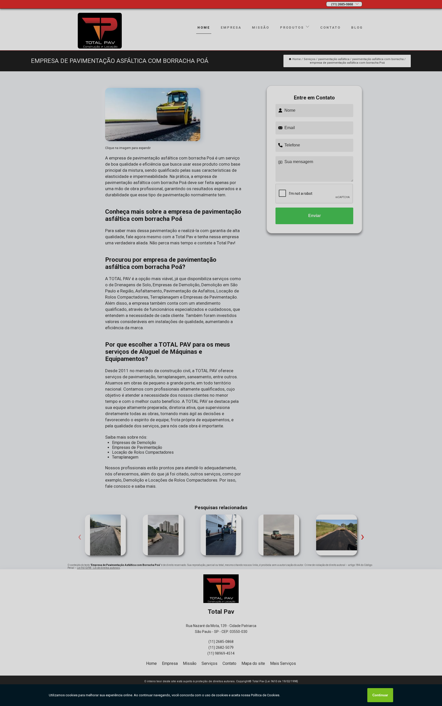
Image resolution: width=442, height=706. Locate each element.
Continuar (380, 695)
